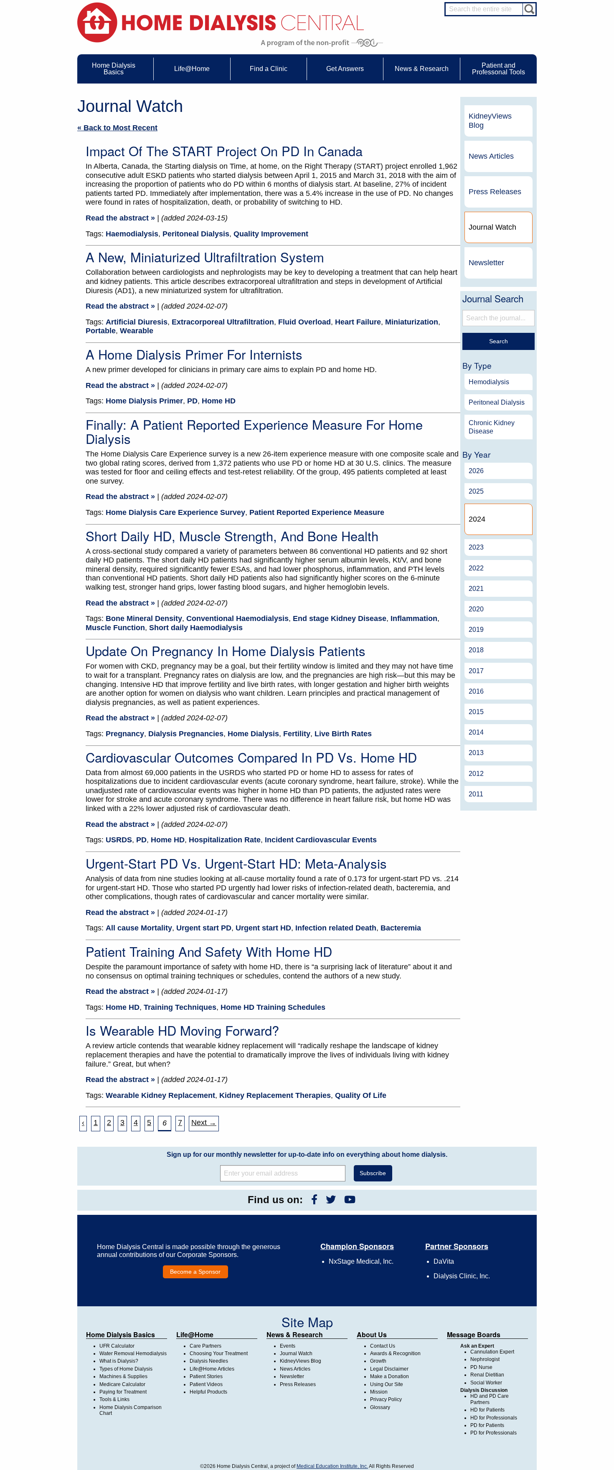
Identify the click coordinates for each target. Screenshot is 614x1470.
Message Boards (473, 1334)
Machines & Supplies (123, 1376)
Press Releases (495, 192)
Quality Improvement (270, 234)
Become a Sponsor (195, 1271)
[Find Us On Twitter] (331, 1199)
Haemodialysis (132, 234)
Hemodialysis (489, 381)
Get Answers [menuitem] (345, 68)
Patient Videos (206, 1384)
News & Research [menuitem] (422, 68)
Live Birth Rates (343, 734)
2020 (476, 609)
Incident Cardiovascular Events (321, 840)
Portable (101, 331)
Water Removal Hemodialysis (133, 1353)
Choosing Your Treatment (219, 1353)
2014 (476, 732)
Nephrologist (485, 1359)
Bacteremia (401, 928)
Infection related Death (335, 928)
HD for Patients (487, 1410)
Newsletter (486, 263)
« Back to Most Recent (117, 128)
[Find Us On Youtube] (349, 1199)
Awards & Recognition (395, 1353)
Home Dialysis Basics (120, 1334)
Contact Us (382, 1346)
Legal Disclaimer (389, 1369)
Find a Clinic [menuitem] (268, 68)
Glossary (380, 1407)
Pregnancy (125, 734)
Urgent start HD (263, 928)
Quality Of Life (360, 1095)
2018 (476, 650)
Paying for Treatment (123, 1392)
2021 (476, 588)
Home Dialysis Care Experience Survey (175, 512)
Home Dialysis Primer (144, 401)
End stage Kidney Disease (339, 618)
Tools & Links (114, 1399)
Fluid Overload (304, 322)
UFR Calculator (116, 1346)
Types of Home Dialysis (125, 1369)
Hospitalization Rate (225, 840)
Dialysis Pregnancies (185, 734)
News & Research (294, 1334)
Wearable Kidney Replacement (160, 1095)
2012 (476, 773)
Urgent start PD (203, 928)
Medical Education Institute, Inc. (332, 1466)
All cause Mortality (139, 928)
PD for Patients (487, 1425)
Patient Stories (206, 1376)
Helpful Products (208, 1392)
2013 (476, 752)
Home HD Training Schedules (273, 1007)
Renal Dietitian (487, 1375)
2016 (476, 691)
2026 (476, 470)
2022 (476, 568)
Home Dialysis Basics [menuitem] (113, 69)
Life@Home (194, 1334)
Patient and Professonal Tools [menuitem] (498, 69)
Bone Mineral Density (144, 618)
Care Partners (205, 1346)
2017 (476, 670)
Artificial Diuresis (136, 322)
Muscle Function (115, 627)
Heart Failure (358, 322)
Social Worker (486, 1383)
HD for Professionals (493, 1418)
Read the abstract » (120, 218)
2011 (476, 794)
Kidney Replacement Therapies (275, 1095)
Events (287, 1346)
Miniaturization (411, 322)
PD (192, 401)
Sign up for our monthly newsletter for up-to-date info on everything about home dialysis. (307, 1154)
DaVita (444, 1261)
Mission (379, 1392)
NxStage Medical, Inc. (361, 1261)
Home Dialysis (253, 734)
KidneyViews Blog (490, 120)
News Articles (491, 156)
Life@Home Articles (212, 1369)
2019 (476, 629)
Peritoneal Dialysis (195, 234)
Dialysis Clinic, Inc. (462, 1276)
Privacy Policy (386, 1399)
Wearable (136, 331)
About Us (372, 1334)
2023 (476, 547)
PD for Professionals (493, 1433)
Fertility (296, 734)
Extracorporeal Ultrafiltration (223, 322)
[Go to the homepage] (220, 21)
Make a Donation (389, 1376)
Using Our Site (386, 1384)
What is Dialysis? (118, 1361)
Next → (203, 1122)
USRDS (119, 840)
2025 (476, 491)
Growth (378, 1361)
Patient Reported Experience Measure (316, 512)
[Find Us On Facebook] (314, 1199)
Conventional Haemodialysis (237, 618)
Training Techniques (180, 1007)
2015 (476, 711)
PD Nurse (481, 1367)
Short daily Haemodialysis (196, 627)
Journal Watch (296, 1353)
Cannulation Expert (492, 1352)
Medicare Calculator (122, 1384)
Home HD (219, 401)
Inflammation (414, 618)
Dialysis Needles (209, 1361)
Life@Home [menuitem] (192, 68)
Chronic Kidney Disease (492, 426)
